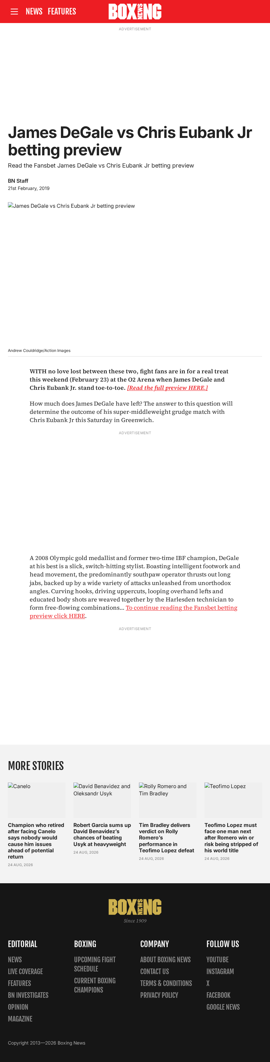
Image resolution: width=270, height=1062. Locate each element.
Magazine (20, 1019)
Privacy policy (159, 995)
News (34, 11)
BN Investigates (28, 995)
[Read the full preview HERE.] (167, 388)
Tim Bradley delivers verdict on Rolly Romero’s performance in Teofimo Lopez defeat (166, 838)
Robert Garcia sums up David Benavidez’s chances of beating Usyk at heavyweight (102, 834)
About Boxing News (165, 960)
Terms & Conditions (166, 983)
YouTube (217, 960)
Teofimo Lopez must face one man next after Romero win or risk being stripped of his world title (231, 838)
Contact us (154, 972)
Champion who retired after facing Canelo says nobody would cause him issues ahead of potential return (36, 841)
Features (62, 11)
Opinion (18, 1007)
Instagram (220, 972)
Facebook (218, 995)
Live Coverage (25, 972)
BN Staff (18, 180)
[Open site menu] (14, 12)
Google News (223, 1007)
